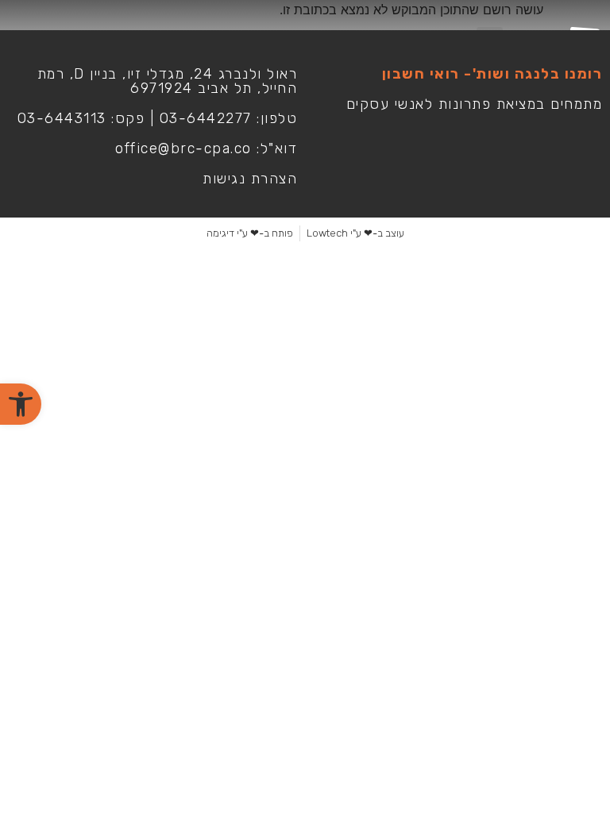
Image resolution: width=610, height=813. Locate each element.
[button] (20, 404)
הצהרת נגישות (250, 178)
